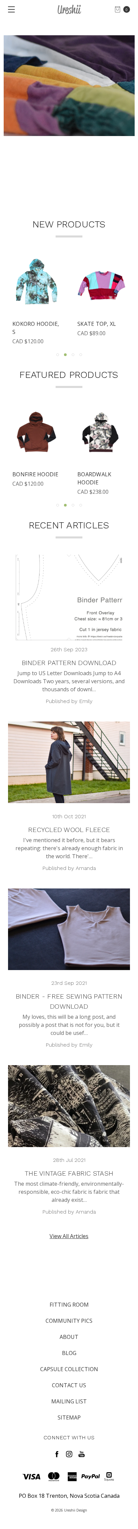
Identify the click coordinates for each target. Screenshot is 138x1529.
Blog (69, 1353)
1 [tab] (57, 354)
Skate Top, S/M (98, 323)
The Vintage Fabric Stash (69, 1173)
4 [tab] (80, 354)
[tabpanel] (36, 302)
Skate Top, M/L (33, 323)
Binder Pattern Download (69, 663)
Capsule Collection (69, 1369)
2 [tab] (65, 354)
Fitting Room (69, 1304)
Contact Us (69, 1385)
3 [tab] (73, 354)
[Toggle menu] (9, 9)
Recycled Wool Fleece (69, 830)
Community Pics (69, 1320)
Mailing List (69, 1401)
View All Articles (69, 1236)
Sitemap (69, 1417)
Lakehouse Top (100, 474)
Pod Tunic (28, 474)
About (69, 1337)
